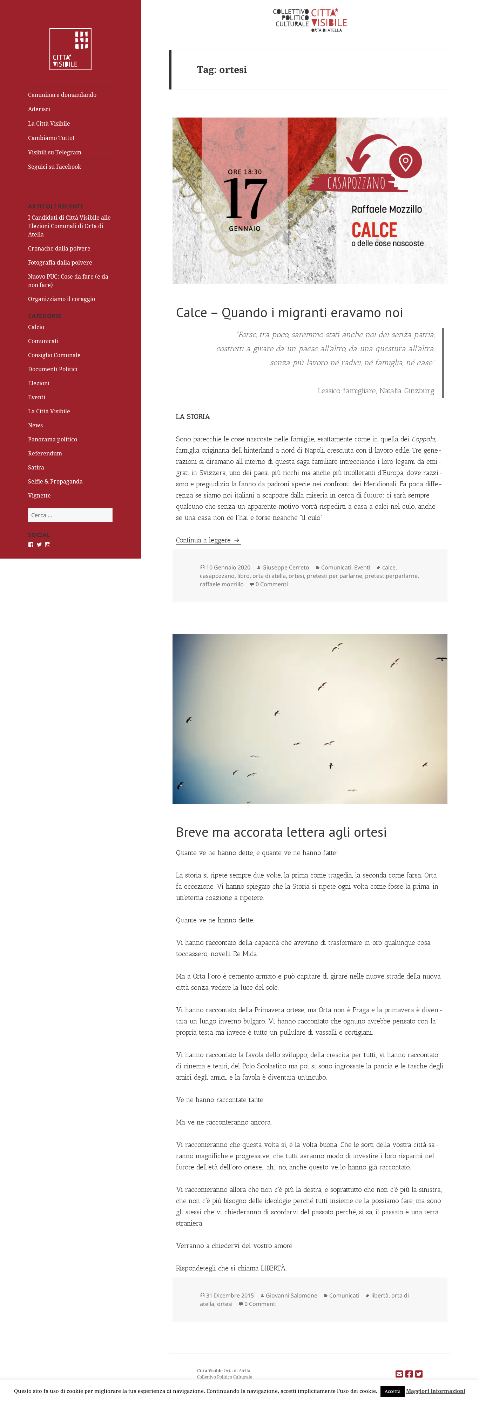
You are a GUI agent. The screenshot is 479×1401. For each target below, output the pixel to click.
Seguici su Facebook (54, 167)
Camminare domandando (62, 95)
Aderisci (39, 109)
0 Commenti (272, 584)
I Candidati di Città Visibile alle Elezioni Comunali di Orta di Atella (69, 226)
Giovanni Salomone (291, 1295)
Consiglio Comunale (54, 355)
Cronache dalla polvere (59, 248)
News (35, 425)
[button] (310, 201)
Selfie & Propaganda (55, 481)
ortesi (296, 576)
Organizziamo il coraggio (61, 299)
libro (243, 576)
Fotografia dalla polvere (60, 262)
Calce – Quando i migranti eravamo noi (289, 312)
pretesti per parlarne (334, 576)
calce (389, 567)
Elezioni (38, 383)
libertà (380, 1295)
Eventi (36, 397)
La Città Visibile (49, 123)
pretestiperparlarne (391, 576)
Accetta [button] (392, 1391)
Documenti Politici (52, 369)
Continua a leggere (208, 540)
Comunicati (43, 341)
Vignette (39, 495)
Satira (36, 467)
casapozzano (217, 576)
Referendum (45, 453)
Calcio (36, 327)
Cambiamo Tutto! (51, 138)
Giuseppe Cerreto (285, 567)
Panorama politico (52, 439)
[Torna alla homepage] (70, 48)
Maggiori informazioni (435, 1390)
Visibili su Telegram (54, 152)
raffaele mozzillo (222, 584)
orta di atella (269, 576)
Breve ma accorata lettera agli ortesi (281, 832)
